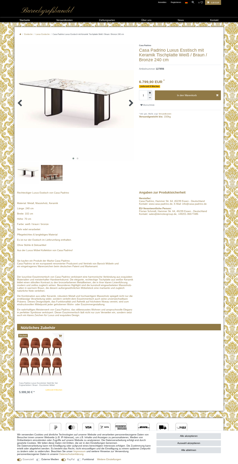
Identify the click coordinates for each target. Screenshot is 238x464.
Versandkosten (64, 20)
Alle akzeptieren (189, 436)
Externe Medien (50, 459)
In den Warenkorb (187, 95)
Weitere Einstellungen (109, 459)
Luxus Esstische (43, 34)
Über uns (146, 20)
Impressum (79, 451)
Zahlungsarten (107, 20)
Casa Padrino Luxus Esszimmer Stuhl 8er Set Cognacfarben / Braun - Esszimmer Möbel (38, 384)
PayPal (71, 459)
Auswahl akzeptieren (188, 443)
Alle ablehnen (188, 450)
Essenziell (28, 459)
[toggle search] (193, 2)
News (181, 20)
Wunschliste (149, 105)
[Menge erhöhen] (149, 92)
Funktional (88, 459)
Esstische (28, 34)
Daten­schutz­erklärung (71, 454)
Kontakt (214, 20)
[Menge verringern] (149, 97)
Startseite (25, 20)
